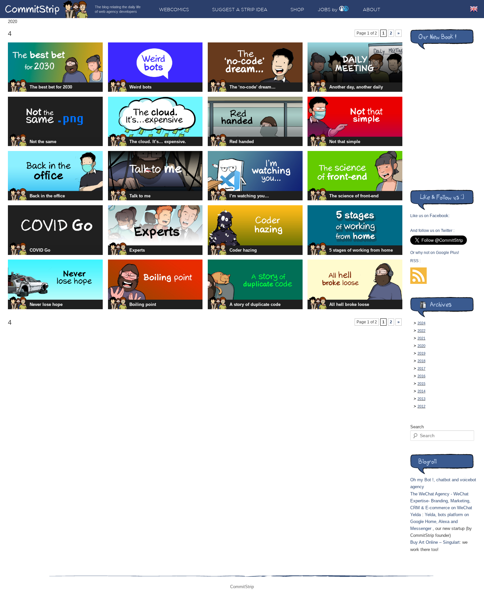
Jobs (324, 9)
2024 (421, 323)
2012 (421, 406)
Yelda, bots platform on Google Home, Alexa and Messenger (439, 521)
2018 (421, 361)
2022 (421, 331)
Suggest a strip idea (239, 9)
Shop (297, 9)
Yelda (415, 514)
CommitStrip (46, 9)
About (371, 9)
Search (417, 426)
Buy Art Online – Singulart (435, 542)
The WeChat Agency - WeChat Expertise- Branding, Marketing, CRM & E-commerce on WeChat (441, 500)
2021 (421, 338)
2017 (421, 368)
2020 (421, 346)
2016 (421, 376)
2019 (421, 353)
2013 (421, 399)
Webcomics (174, 9)
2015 (421, 384)
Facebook (439, 215)
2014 (421, 391)
